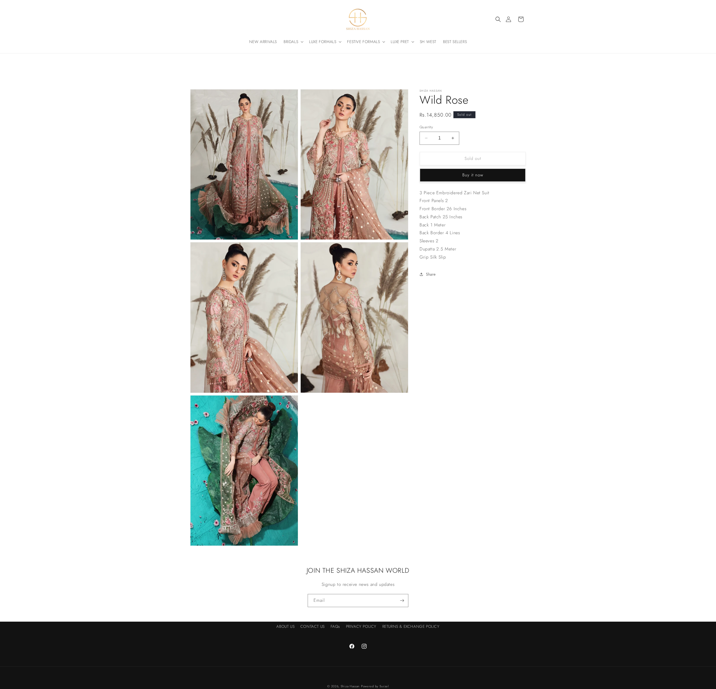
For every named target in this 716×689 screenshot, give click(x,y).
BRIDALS (291, 41)
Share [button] (431, 274)
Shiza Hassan (350, 686)
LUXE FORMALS (322, 41)
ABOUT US (285, 626)
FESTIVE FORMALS (363, 41)
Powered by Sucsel (375, 686)
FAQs (335, 626)
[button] (498, 19)
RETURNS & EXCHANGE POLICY (411, 626)
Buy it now (472, 175)
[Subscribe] (402, 600)
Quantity (426, 127)
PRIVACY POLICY (361, 626)
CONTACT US (312, 626)
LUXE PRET (400, 41)
